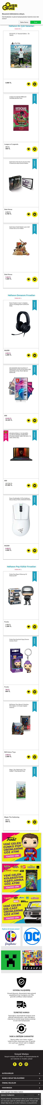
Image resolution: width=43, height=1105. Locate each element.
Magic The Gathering (11, 817)
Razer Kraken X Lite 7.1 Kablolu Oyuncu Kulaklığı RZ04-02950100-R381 (19, 304)
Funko (6, 622)
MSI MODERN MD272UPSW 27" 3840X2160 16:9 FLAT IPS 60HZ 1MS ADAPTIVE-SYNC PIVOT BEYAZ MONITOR (20, 370)
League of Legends (11, 144)
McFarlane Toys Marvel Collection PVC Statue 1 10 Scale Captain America (19, 706)
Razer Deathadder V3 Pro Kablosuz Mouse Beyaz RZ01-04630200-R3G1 (20, 499)
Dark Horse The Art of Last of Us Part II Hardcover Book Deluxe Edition (19, 162)
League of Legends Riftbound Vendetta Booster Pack (17, 97)
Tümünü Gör (17, 298)
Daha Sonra (24, 22)
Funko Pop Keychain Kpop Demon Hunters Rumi (19, 640)
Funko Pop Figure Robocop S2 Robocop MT (18, 575)
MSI (5, 415)
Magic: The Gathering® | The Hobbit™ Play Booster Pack (17, 770)
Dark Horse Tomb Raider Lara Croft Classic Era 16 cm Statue (19, 227)
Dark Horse (8, 209)
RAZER (6, 350)
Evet (35, 22)
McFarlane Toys (10, 752)
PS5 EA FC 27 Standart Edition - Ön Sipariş (19, 34)
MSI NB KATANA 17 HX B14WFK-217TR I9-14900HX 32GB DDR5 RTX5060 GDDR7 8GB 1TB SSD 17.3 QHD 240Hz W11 (20, 435)
